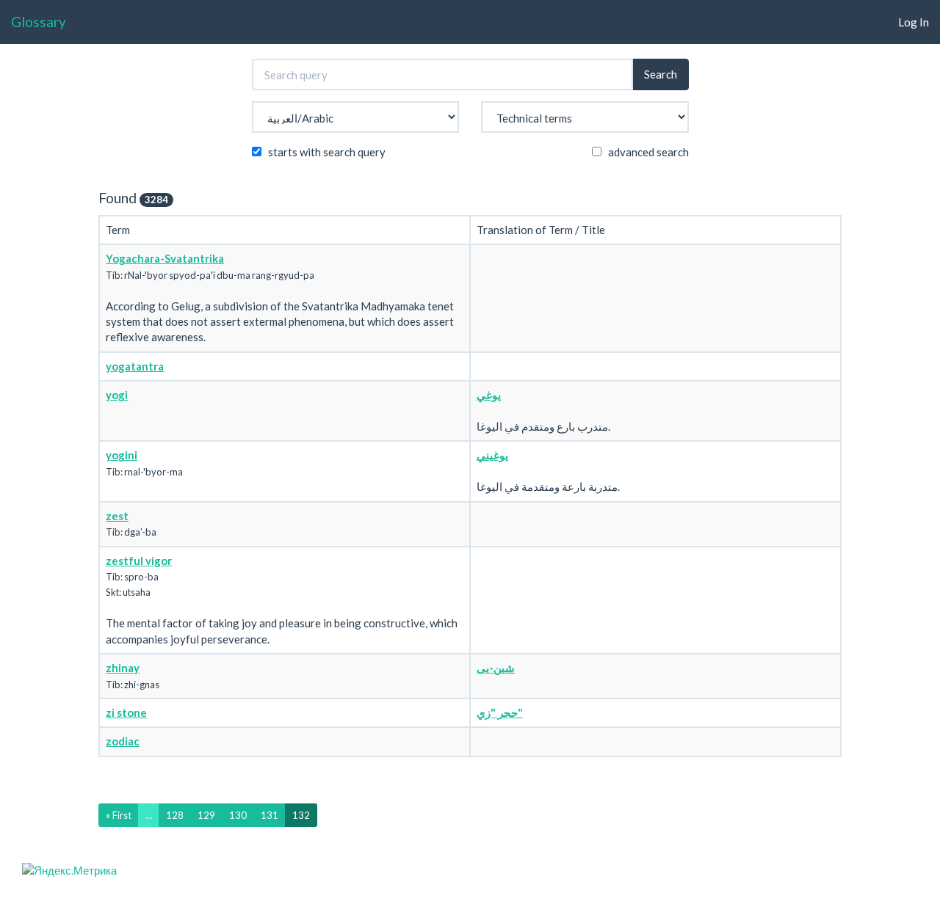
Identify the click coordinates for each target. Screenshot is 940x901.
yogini (121, 455)
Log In (913, 22)
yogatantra (135, 366)
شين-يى (496, 667)
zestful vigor (139, 560)
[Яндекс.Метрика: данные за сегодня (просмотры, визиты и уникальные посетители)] (69, 870)
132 (301, 815)
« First (118, 815)
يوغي (489, 394)
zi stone (126, 712)
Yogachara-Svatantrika (165, 258)
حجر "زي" (500, 712)
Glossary (38, 21)
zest (117, 515)
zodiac (123, 741)
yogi (117, 394)
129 (206, 815)
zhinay (123, 667)
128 (175, 815)
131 (269, 815)
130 (238, 815)
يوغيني (492, 455)
